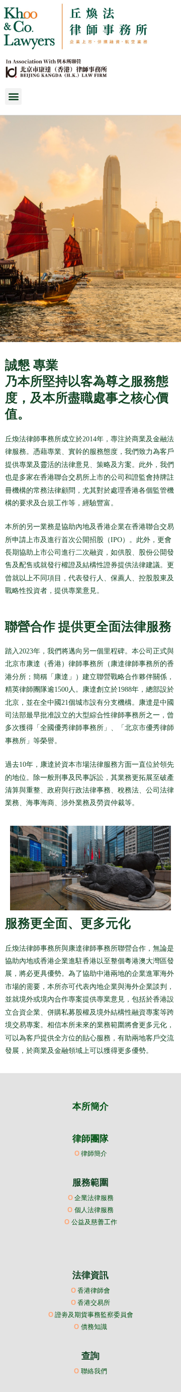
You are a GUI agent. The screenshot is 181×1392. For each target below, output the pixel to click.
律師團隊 (90, 1138)
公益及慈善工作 (94, 1222)
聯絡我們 (94, 1371)
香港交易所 (93, 1302)
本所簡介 (90, 1106)
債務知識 (94, 1326)
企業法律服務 (94, 1198)
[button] (13, 96)
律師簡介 (94, 1153)
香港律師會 (93, 1290)
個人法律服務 (94, 1210)
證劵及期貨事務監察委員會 (94, 1314)
